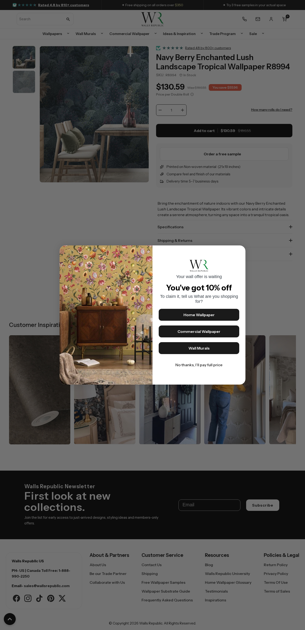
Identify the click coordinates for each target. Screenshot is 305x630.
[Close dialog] (239, 251)
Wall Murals (199, 348)
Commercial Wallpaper (199, 331)
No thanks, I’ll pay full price (199, 364)
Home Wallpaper (199, 314)
